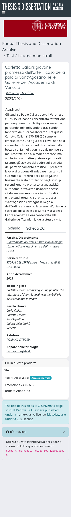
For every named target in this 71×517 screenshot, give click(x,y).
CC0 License (25, 419)
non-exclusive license (31, 414)
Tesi (10, 55)
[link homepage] (34, 6)
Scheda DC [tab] (35, 228)
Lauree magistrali (35, 55)
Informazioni (17, 432)
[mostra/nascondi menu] (3, 13)
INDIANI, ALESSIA (20, 93)
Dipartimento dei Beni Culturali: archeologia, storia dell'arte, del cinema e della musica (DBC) (35, 246)
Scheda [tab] (14, 228)
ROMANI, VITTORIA (19, 340)
